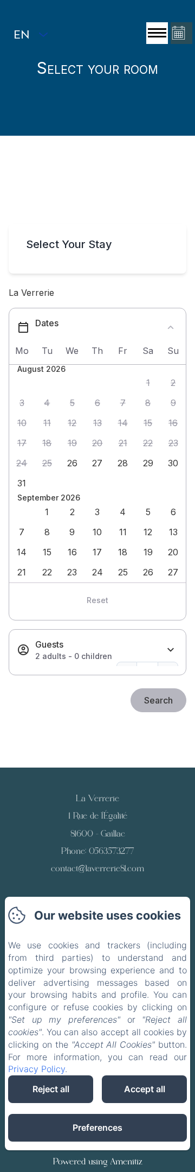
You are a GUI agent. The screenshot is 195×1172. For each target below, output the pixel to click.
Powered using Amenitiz (97, 1161)
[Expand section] (170, 650)
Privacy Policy (36, 1068)
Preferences (97, 1127)
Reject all (50, 1089)
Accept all (144, 1089)
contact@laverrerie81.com (97, 868)
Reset (97, 600)
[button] (148, 383)
